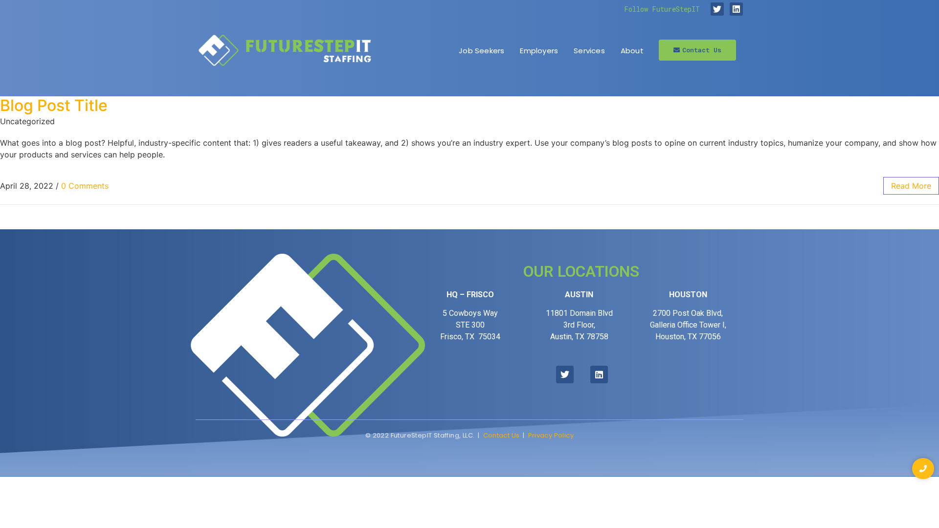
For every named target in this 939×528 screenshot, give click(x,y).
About (632, 50)
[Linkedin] (736, 9)
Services (589, 50)
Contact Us (501, 435)
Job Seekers (481, 50)
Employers (539, 50)
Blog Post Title (54, 105)
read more (911, 186)
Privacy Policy (551, 435)
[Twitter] (717, 9)
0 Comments (85, 186)
